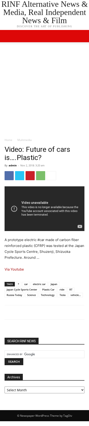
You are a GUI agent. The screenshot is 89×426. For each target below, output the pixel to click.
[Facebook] (9, 175)
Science (31, 295)
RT (70, 289)
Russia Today (14, 295)
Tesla (62, 295)
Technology (48, 295)
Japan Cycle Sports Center (22, 289)
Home (8, 140)
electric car (39, 284)
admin (13, 165)
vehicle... (76, 295)
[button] (82, 36)
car (26, 284)
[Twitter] (19, 175)
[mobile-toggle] (7, 36)
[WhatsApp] (40, 175)
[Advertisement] (44, 91)
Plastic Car (48, 289)
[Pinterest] (30, 175)
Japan (54, 284)
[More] (51, 175)
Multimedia (24, 140)
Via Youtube (14, 269)
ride (62, 289)
